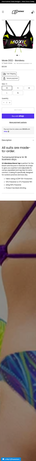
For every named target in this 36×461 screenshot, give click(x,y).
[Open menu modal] (3, 12)
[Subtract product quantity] (4, 103)
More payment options (18, 122)
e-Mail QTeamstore (11, 459)
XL (18, 93)
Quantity (5, 98)
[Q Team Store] (18, 11)
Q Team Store (7, 63)
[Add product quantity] (10, 103)
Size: (4, 84)
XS (7, 88)
